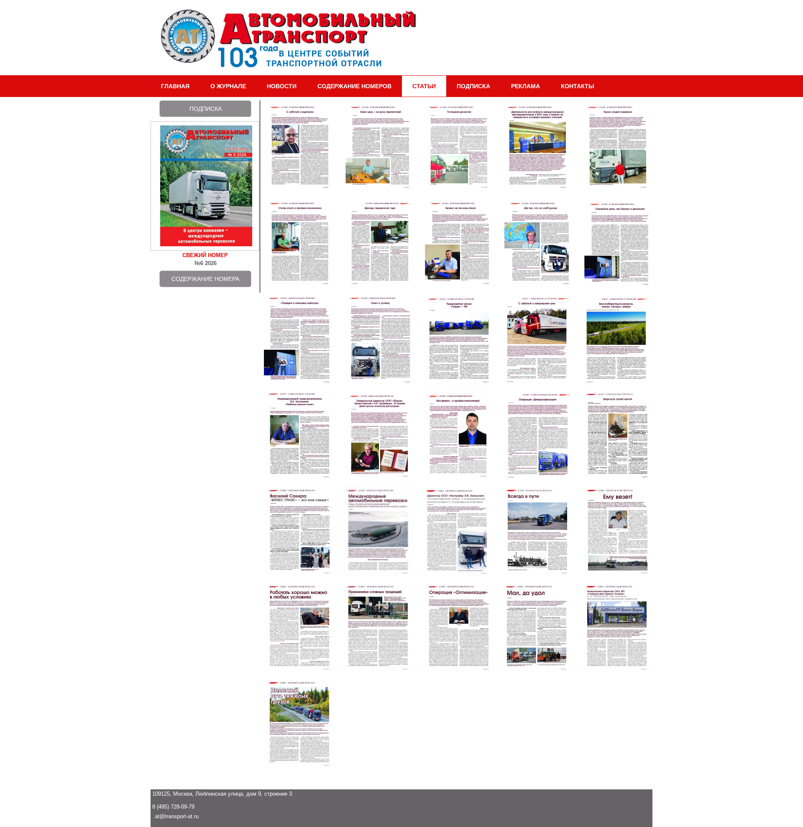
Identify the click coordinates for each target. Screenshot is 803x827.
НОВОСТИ (282, 86)
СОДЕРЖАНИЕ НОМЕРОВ (354, 86)
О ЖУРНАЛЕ (228, 86)
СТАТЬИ (424, 86)
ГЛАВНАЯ (175, 86)
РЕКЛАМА (525, 86)
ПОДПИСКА (473, 86)
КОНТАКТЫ (577, 86)
